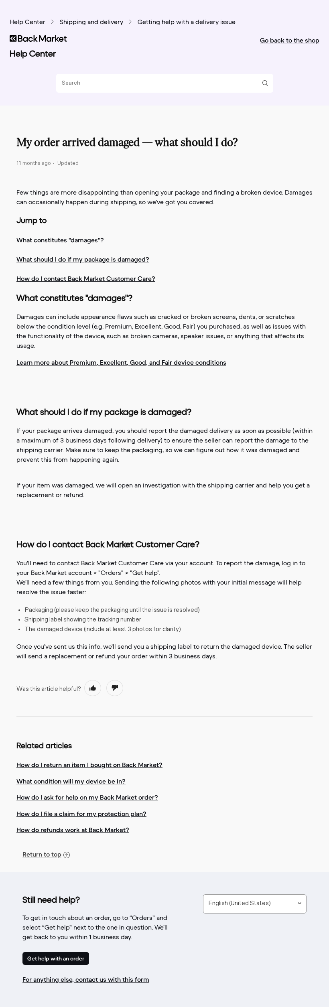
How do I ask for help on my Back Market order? (87, 797)
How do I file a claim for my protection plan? (81, 814)
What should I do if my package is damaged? (82, 259)
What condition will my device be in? (71, 781)
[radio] (92, 688)
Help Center (27, 22)
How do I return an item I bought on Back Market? (89, 765)
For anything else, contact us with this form (85, 979)
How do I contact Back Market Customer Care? (85, 278)
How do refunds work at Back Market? (72, 830)
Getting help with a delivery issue (187, 22)
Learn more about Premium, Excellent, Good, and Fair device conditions (121, 362)
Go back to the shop (289, 40)
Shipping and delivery (91, 22)
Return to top (41, 854)
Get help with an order (55, 958)
